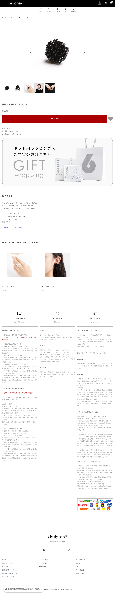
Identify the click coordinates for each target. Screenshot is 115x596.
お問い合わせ (80, 573)
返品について (6, 128)
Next (84, 52)
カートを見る (80, 570)
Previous (31, 52)
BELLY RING (25, 17)
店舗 (65, 11)
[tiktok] (68, 549)
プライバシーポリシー (9, 577)
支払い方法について (8, 570)
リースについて (44, 563)
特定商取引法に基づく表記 (10, 131)
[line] (44, 549)
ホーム (4, 17)
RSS (40, 566)
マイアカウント (80, 560)
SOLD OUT (55, 119)
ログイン (78, 566)
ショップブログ (44, 560)
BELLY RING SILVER (8, 286)
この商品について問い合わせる (11, 134)
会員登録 (78, 563)
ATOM (44, 566)
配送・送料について (8, 563)
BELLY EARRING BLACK (48, 286)
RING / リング (13, 17)
